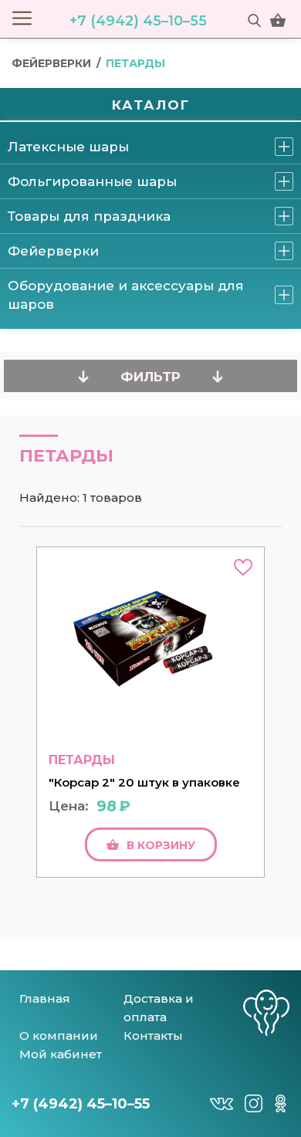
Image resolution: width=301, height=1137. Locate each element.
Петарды (135, 63)
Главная (44, 998)
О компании (58, 1035)
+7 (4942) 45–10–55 (138, 20)
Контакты (153, 1035)
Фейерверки (51, 63)
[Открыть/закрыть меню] (22, 17)
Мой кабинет (60, 1054)
